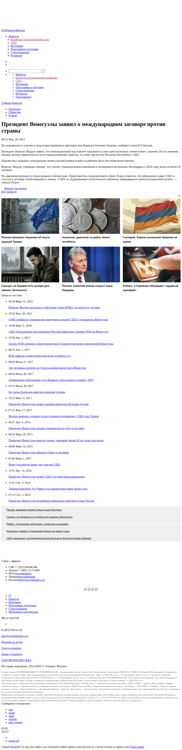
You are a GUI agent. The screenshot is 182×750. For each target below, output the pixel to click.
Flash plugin (137, 746)
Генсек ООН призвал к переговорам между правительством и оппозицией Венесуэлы (61, 343)
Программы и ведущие (25, 49)
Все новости (9, 191)
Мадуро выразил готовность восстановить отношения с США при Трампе (54, 416)
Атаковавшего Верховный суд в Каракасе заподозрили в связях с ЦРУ (51, 379)
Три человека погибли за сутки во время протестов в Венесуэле (47, 367)
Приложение (23, 96)
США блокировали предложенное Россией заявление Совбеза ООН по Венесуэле (58, 331)
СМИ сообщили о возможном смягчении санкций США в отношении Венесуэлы (58, 319)
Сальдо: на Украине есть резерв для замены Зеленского (39, 516)
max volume (15, 722)
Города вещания (11, 648)
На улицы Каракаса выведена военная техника (37, 392)
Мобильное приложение (23, 611)
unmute (13, 719)
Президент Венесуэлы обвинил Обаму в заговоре (39, 452)
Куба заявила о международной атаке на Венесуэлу (40, 355)
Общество (15, 112)
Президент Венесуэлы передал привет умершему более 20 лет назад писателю (56, 440)
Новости (14, 36)
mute (11, 715)
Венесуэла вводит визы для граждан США (34, 464)
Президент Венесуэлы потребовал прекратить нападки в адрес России (51, 500)
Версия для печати (15, 188)
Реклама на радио (12, 642)
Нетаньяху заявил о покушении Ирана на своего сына (38, 531)
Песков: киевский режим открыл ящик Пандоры (34, 509)
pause (12, 712)
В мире (13, 115)
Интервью (17, 45)
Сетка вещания (20, 52)
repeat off (14, 740)
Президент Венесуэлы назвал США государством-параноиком (46, 476)
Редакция (16, 55)
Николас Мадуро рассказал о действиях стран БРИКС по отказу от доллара (54, 307)
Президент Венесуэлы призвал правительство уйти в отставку (47, 428)
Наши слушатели (11, 654)
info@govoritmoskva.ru (31, 579)
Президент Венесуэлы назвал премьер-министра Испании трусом (49, 404)
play (11, 709)
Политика (15, 109)
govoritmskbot (23, 573)
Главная (6, 102)
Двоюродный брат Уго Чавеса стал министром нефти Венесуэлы (48, 488)
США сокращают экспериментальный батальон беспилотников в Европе (48, 538)
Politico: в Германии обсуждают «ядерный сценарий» (37, 524)
